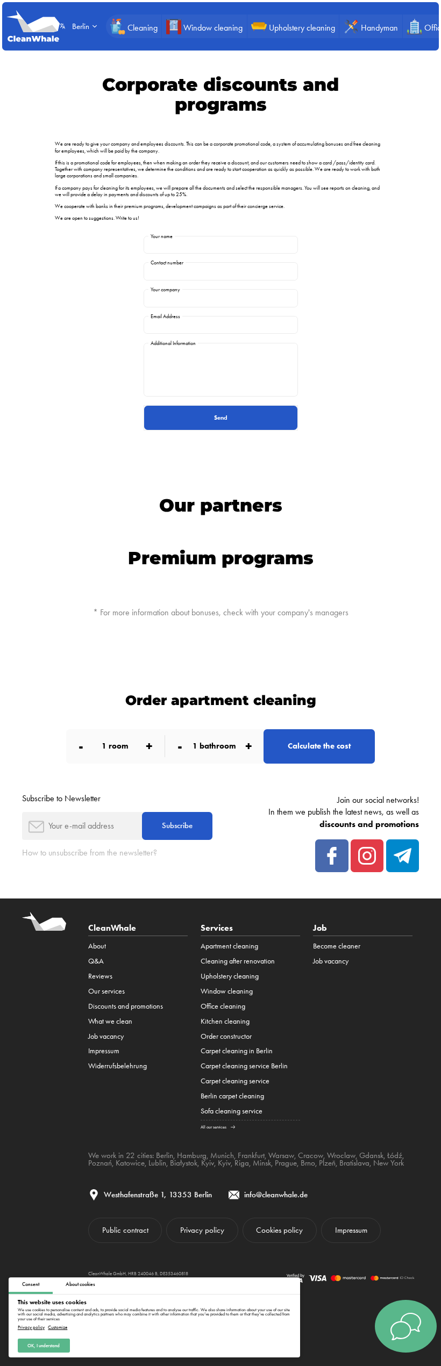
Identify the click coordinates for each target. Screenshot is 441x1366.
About (97, 945)
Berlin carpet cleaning (232, 1095)
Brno (308, 1163)
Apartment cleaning (229, 945)
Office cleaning (223, 1006)
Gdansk (371, 1155)
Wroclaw (341, 1155)
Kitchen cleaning (225, 1021)
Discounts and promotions (125, 1006)
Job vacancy (106, 1036)
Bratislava (354, 1163)
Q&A (96, 961)
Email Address (165, 316)
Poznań (100, 1163)
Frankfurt (251, 1155)
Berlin (164, 1155)
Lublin (157, 1163)
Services (217, 927)
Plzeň (327, 1163)
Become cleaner (336, 945)
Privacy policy (31, 1327)
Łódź (394, 1155)
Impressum (103, 1050)
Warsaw (281, 1155)
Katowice (130, 1163)
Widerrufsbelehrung (117, 1065)
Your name (162, 236)
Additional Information (173, 343)
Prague (286, 1163)
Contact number (167, 262)
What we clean (110, 1021)
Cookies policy (279, 1230)
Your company (165, 289)
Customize (57, 1327)
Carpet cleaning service (235, 1080)
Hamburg (192, 1155)
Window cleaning (227, 991)
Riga (241, 1163)
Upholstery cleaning (230, 976)
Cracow (310, 1155)
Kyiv (207, 1163)
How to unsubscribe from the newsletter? (89, 852)
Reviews (100, 976)
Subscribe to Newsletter (61, 798)
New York (388, 1163)
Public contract (125, 1230)
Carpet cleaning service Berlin (244, 1065)
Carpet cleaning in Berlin (237, 1050)
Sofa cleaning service (231, 1110)
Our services (106, 991)
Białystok (183, 1163)
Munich (222, 1155)
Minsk (262, 1163)
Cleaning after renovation (238, 961)
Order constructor (226, 1036)
